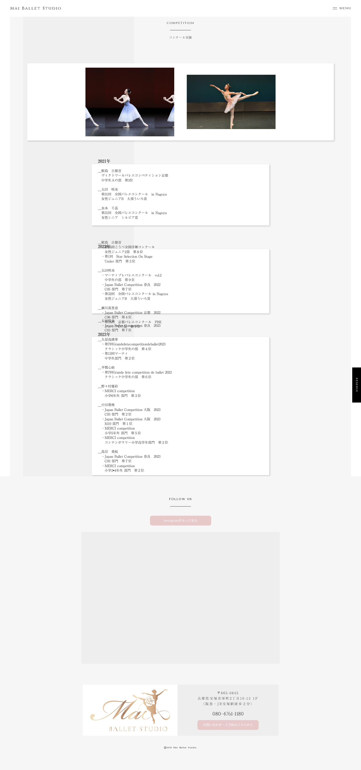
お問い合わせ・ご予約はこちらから (228, 725)
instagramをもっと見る (180, 520)
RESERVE (356, 385)
